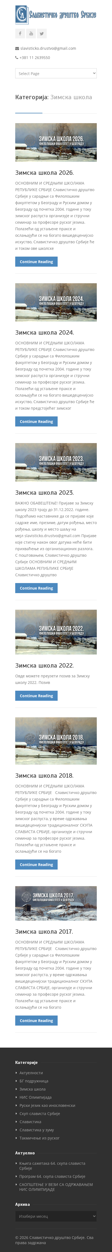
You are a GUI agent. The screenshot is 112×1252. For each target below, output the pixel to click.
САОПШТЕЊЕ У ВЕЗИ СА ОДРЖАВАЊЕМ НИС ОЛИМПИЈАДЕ (56, 1187)
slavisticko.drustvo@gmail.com (48, 48)
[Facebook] (20, 34)
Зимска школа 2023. (44, 492)
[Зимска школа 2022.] (56, 632)
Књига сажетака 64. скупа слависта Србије (52, 1166)
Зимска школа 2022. (44, 665)
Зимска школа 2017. (44, 931)
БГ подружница (34, 1080)
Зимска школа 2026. (44, 173)
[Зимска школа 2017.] (56, 903)
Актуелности (31, 1072)
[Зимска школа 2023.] (56, 462)
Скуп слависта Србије (40, 1113)
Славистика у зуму (37, 1129)
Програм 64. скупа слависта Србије (52, 1176)
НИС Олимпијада (36, 1097)
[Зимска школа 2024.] (56, 302)
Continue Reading (36, 261)
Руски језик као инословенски (47, 1105)
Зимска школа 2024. (44, 332)
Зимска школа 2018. (44, 775)
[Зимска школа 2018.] (56, 741)
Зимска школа (33, 1089)
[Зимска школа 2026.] (56, 142)
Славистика (30, 1121)
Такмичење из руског (40, 1138)
